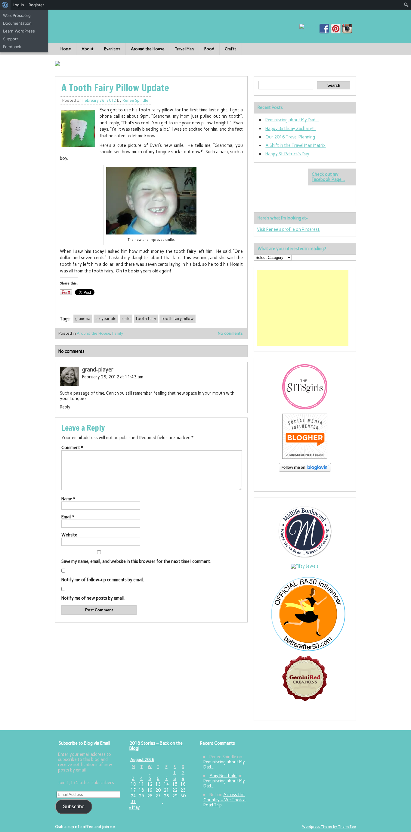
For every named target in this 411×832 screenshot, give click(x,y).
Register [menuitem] (36, 4)
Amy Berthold (222, 775)
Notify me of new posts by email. (93, 598)
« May (134, 807)
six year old (105, 318)
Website (69, 535)
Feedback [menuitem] (12, 46)
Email (67, 517)
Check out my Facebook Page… (328, 177)
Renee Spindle (135, 100)
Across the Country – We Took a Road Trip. (224, 800)
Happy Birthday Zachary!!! (290, 128)
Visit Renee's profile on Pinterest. (288, 229)
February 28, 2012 (99, 100)
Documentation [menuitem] (17, 23)
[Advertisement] (303, 308)
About (88, 49)
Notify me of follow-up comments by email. (102, 579)
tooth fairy (146, 318)
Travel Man (184, 49)
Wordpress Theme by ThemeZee (329, 826)
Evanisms (112, 49)
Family (117, 333)
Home (65, 49)
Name (68, 498)
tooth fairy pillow (177, 318)
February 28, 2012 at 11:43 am (112, 377)
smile (126, 318)
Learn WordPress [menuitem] (19, 31)
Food (209, 49)
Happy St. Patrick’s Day (287, 154)
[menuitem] (5, 5)
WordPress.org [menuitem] (17, 15)
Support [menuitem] (10, 38)
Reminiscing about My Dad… (292, 120)
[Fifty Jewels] (305, 566)
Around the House (148, 49)
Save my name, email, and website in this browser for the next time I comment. (136, 561)
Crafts (230, 49)
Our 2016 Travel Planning (290, 137)
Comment (72, 447)
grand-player (97, 369)
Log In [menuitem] (18, 4)
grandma (82, 318)
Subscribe (74, 806)
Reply (65, 407)
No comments (230, 333)
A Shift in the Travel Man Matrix (295, 145)
